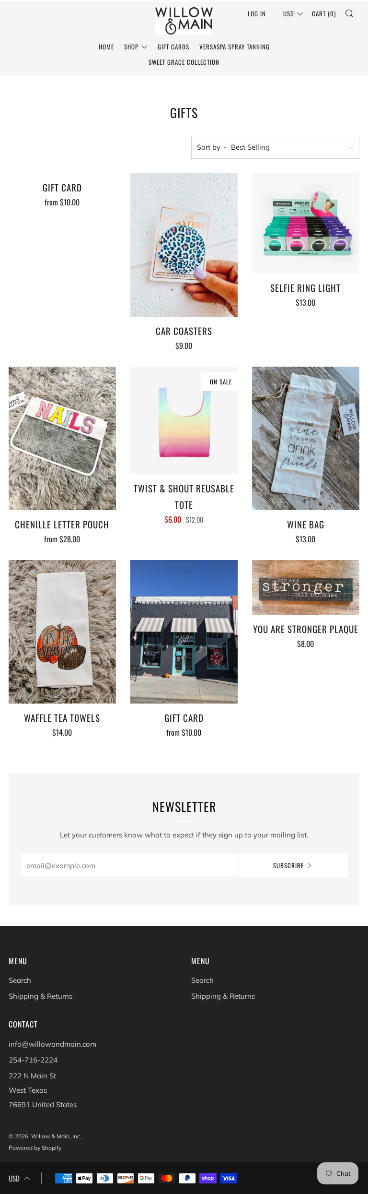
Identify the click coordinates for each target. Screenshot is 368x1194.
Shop (131, 46)
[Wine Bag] (305, 438)
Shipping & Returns (40, 996)
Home (106, 46)
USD (288, 13)
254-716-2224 (33, 1059)
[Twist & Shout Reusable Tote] (184, 420)
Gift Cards (173, 46)
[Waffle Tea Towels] (62, 632)
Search (20, 980)
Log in (257, 13)
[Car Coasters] (184, 245)
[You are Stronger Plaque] (305, 587)
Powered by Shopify (35, 1147)
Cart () (324, 13)
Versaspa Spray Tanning (234, 46)
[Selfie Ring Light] (305, 223)
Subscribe (288, 865)
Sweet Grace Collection (184, 62)
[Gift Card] (184, 632)
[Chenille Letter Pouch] (62, 438)
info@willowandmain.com (52, 1044)
